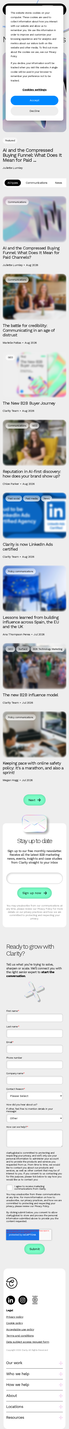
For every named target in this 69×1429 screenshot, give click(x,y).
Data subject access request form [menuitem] (27, 1342)
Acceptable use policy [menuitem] (20, 1329)
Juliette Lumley (12, 168)
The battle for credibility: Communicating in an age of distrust (29, 330)
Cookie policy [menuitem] (14, 1323)
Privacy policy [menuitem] (14, 1317)
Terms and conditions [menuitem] (20, 1335)
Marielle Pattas (12, 342)
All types (12, 182)
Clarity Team (11, 410)
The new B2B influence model (30, 694)
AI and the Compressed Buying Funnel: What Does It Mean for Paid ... (32, 155)
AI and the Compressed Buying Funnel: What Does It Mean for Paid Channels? (31, 253)
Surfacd (23, 649)
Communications (36, 182)
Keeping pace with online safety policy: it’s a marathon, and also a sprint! (33, 768)
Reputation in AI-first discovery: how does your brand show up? (32, 474)
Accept (34, 100)
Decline (35, 111)
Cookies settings (34, 89)
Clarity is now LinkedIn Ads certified (28, 546)
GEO (10, 357)
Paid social (14, 498)
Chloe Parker (11, 483)
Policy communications (20, 571)
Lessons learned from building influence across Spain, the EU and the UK (31, 622)
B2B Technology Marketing (47, 649)
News (58, 182)
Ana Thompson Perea (16, 634)
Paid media (31, 498)
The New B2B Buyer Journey (29, 403)
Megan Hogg (10, 780)
